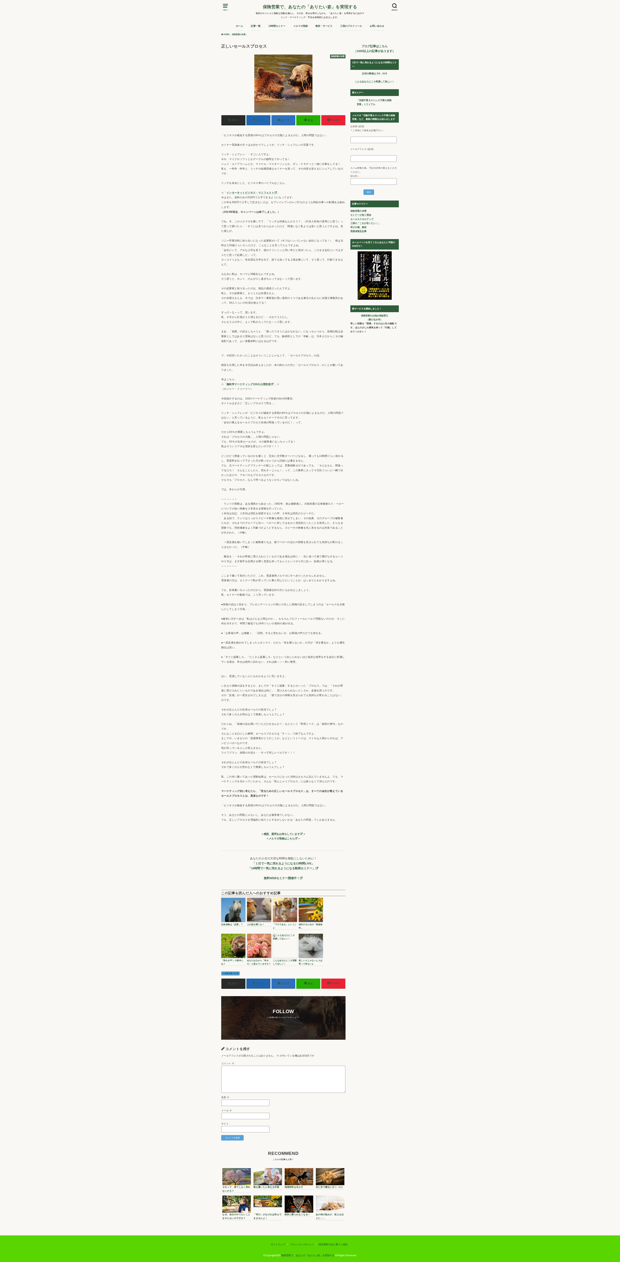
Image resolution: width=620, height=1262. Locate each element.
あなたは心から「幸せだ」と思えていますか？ (259, 962)
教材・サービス (323, 26)
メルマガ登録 (300, 26)
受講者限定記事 (358, 231)
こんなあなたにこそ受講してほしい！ (285, 962)
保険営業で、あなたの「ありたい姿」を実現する (310, 6)
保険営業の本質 (232, 973)
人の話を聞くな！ (255, 924)
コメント (227, 1063)
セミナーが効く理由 (360, 215)
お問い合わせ (377, 26)
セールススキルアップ (362, 219)
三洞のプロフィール (351, 26)
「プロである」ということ (285, 926)
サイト (225, 1123)
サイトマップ (278, 1244)
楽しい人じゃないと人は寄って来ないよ (311, 962)
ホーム (239, 26)
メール (226, 1110)
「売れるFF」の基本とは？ (232, 962)
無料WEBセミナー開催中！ (282, 878)
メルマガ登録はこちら (282, 838)
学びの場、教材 (358, 227)
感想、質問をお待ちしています (282, 833)
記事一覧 (256, 26)
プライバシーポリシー (302, 1244)
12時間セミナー (276, 26)
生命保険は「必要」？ (232, 924)
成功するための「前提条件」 (311, 926)
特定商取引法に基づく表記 (333, 1244)
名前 (225, 1097)
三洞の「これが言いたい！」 (365, 223)
